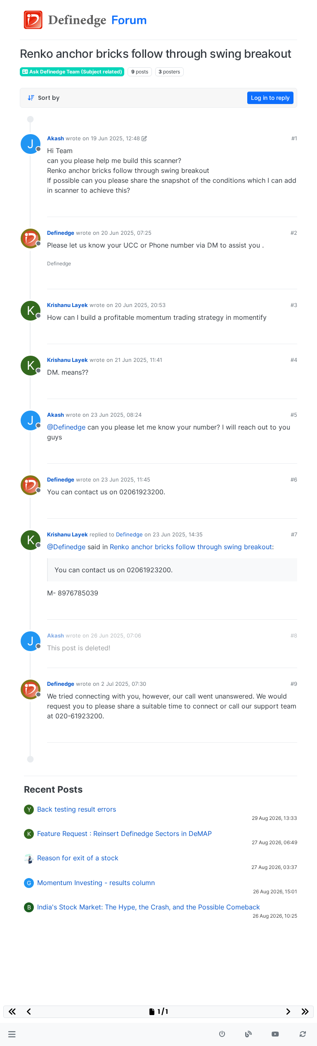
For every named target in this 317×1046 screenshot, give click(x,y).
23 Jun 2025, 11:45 (125, 479)
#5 (294, 414)
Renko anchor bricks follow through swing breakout (191, 547)
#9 (294, 683)
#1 (294, 138)
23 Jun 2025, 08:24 (116, 414)
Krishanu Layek (67, 305)
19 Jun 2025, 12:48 (115, 138)
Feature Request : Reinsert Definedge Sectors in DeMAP (124, 833)
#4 (294, 360)
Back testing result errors (76, 809)
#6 (294, 479)
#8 (294, 635)
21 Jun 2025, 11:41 (138, 360)
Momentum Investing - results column (96, 882)
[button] (11, 1034)
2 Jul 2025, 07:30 (123, 683)
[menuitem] (232, 207)
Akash (55, 138)
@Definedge (66, 427)
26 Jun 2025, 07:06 (116, 635)
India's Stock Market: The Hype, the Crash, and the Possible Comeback (148, 907)
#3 (294, 305)
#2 (294, 232)
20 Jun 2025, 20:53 (140, 305)
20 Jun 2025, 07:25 (126, 232)
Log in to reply (270, 97)
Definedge (60, 232)
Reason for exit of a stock (77, 858)
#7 (294, 534)
